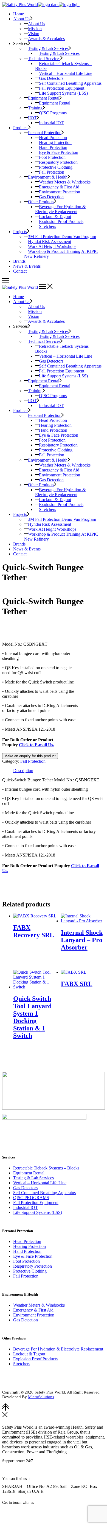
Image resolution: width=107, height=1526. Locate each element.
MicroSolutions (41, 1397)
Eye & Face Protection (32, 1256)
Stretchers (21, 1363)
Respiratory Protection (32, 1266)
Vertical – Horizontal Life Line (39, 1182)
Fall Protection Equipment (35, 1202)
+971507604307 (30, 1472)
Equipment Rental (28, 1173)
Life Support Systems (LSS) (37, 1212)
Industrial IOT (25, 1207)
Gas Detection (25, 1320)
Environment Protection (33, 1315)
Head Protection (27, 1241)
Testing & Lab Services (33, 1177)
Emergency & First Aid (33, 1310)
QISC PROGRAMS (31, 1197)
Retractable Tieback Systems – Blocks (46, 1168)
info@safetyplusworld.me (27, 1510)
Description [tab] (23, 770)
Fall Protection (33, 761)
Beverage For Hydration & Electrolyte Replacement (58, 1349)
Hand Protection (27, 1251)
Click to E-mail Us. (36, 744)
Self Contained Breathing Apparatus (44, 1192)
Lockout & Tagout (29, 1354)
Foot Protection (26, 1261)
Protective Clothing (30, 1271)
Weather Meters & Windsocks (39, 1305)
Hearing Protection (29, 1246)
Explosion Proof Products (35, 1359)
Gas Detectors (25, 1187)
